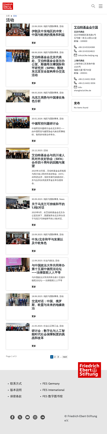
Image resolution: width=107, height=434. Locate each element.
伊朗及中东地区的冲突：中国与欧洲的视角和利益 (48, 33)
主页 (8, 16)
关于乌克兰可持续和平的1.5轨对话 (48, 205)
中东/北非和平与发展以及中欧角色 (47, 241)
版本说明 (16, 390)
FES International (53, 390)
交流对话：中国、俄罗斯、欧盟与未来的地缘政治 (48, 304)
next (65, 357)
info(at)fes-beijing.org (88, 55)
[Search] (94, 6)
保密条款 (16, 396)
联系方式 (16, 383)
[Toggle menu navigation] (100, 6)
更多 (34, 43)
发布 (77, 103)
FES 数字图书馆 (53, 396)
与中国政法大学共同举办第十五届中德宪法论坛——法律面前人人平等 (48, 268)
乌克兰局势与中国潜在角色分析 (48, 99)
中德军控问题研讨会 (45, 123)
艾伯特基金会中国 (86, 27)
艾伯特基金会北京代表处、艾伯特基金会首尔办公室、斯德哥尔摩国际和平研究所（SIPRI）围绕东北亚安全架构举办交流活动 (48, 66)
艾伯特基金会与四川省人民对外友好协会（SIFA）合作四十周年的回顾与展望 (48, 160)
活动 (15, 16)
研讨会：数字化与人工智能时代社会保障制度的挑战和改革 (48, 334)
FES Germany (51, 383)
